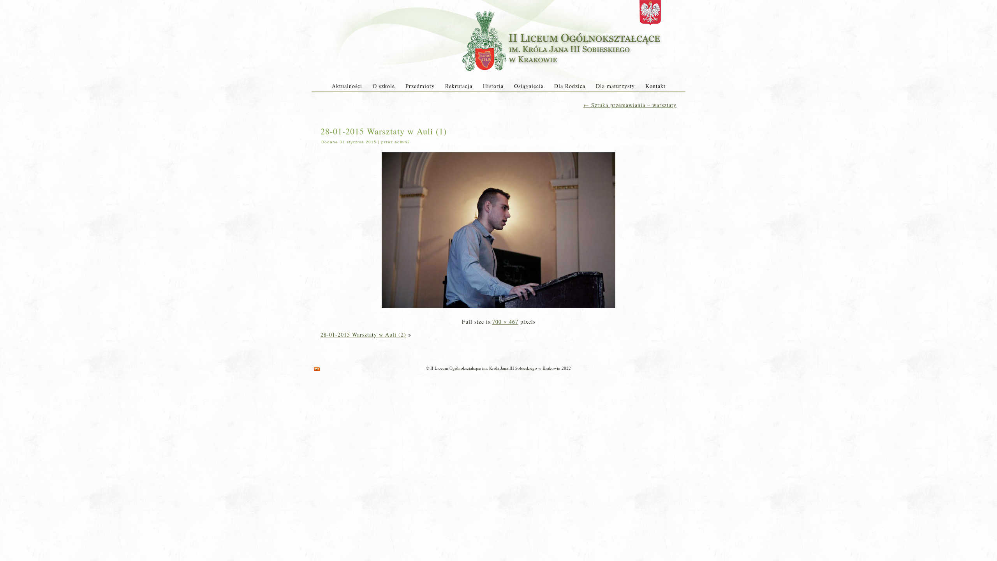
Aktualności (347, 86)
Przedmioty (420, 86)
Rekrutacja (458, 86)
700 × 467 (505, 321)
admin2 (402, 142)
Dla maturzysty (615, 86)
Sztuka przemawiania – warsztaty (629, 105)
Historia (493, 86)
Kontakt (655, 86)
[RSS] (317, 369)
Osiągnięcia (529, 86)
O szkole (384, 86)
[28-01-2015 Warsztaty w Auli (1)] (498, 308)
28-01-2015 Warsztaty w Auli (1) (384, 131)
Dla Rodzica (569, 86)
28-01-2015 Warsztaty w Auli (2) (363, 334)
